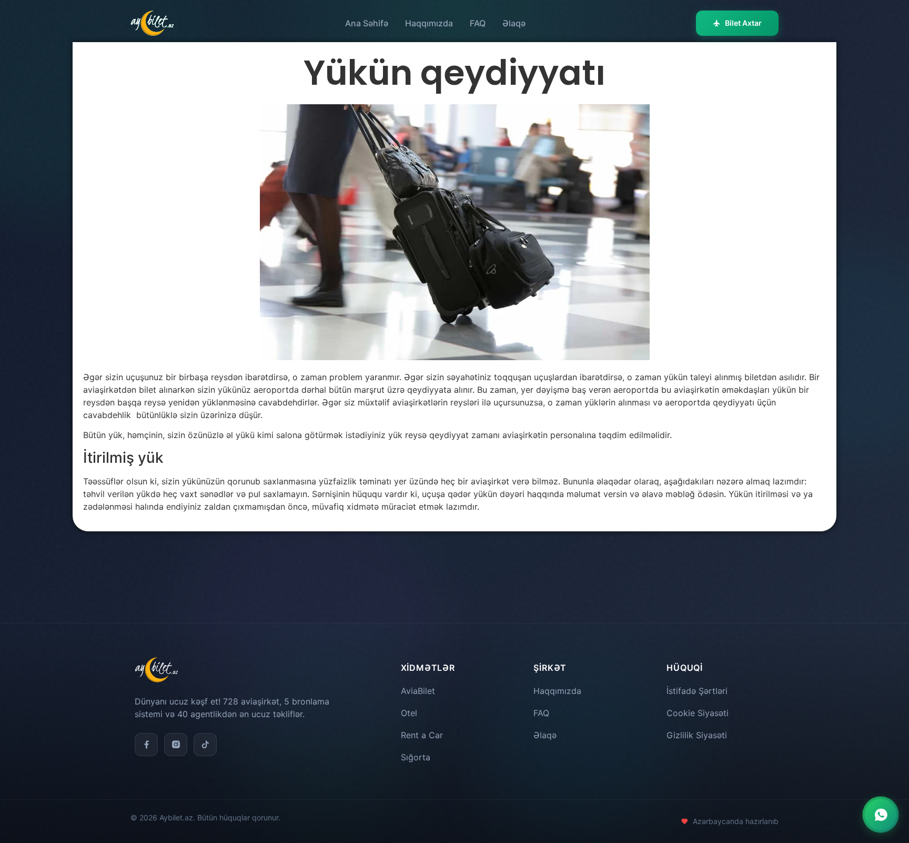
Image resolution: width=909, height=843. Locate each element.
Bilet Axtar (743, 22)
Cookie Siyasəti (697, 713)
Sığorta (415, 757)
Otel (409, 713)
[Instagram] (175, 744)
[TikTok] (205, 744)
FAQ (478, 23)
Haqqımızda (429, 23)
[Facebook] (146, 744)
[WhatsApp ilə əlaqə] (880, 814)
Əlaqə (514, 23)
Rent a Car (422, 735)
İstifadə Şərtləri (697, 691)
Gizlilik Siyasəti (696, 735)
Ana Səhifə (366, 23)
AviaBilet (418, 691)
